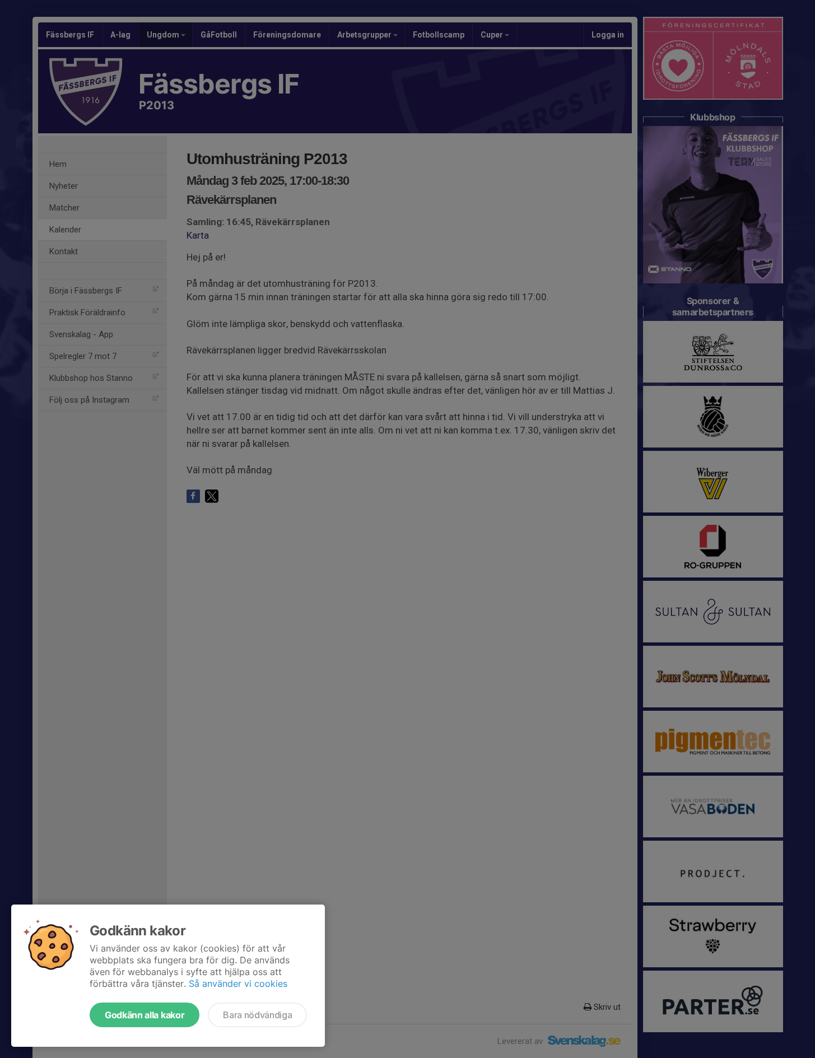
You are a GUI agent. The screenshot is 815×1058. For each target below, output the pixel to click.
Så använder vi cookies (238, 983)
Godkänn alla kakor (144, 1014)
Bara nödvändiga (257, 1014)
